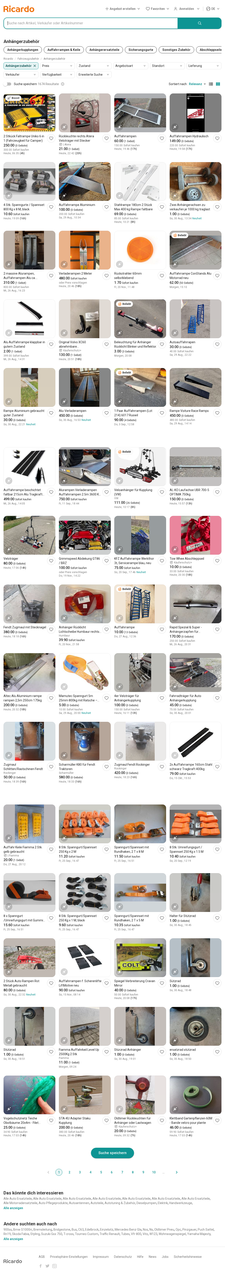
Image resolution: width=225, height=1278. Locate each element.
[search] (199, 23)
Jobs (165, 1256)
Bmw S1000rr (22, 1229)
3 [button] (80, 1172)
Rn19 (7, 1234)
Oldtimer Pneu (164, 1229)
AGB (42, 1256)
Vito (145, 1234)
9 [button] (143, 1172)
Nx (151, 1229)
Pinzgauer (189, 1229)
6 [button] (111, 1172)
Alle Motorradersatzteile (20, 1203)
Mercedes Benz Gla (128, 1229)
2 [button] (69, 1172)
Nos (145, 1229)
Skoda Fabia (20, 1234)
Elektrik (163, 1203)
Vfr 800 (136, 1234)
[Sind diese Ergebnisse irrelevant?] (62, 84)
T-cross (69, 1234)
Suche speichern (112, 1153)
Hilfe (140, 1256)
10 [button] (154, 1172)
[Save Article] (51, 138)
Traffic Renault (110, 1234)
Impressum (101, 1256)
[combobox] (91, 23)
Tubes (125, 1234)
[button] (123, 9)
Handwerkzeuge (180, 1203)
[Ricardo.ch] (19, 8)
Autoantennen (79, 1203)
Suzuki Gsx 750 (51, 1234)
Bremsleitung (42, 1229)
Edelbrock (92, 1229)
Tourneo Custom (86, 1234)
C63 (81, 1229)
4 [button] (90, 1172)
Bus (74, 1229)
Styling (35, 1234)
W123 (153, 1234)
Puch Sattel (206, 1229)
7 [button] (122, 1172)
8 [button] (133, 1172)
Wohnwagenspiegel (172, 1234)
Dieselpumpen (146, 1203)
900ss (8, 1229)
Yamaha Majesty (198, 1234)
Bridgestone (61, 1229)
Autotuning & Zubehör (120, 1203)
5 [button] (101, 1172)
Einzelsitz (106, 1229)
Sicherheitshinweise (188, 1256)
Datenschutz (123, 1256)
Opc (178, 1229)
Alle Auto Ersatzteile (18, 1198)
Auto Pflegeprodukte (53, 1203)
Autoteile (97, 1203)
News (152, 1256)
